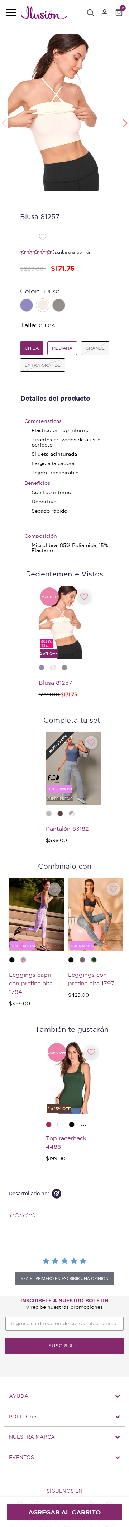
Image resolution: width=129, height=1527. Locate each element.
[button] (90, 12)
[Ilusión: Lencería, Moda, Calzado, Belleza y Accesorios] (43, 14)
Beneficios (37, 483)
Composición (40, 536)
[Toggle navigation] (10, 13)
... (83, 1123)
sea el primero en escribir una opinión (65, 1278)
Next (125, 119)
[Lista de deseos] (42, 236)
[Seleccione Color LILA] (27, 306)
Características (43, 421)
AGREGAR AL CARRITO (64, 1512)
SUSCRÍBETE (64, 1345)
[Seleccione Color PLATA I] (59, 306)
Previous (3, 119)
